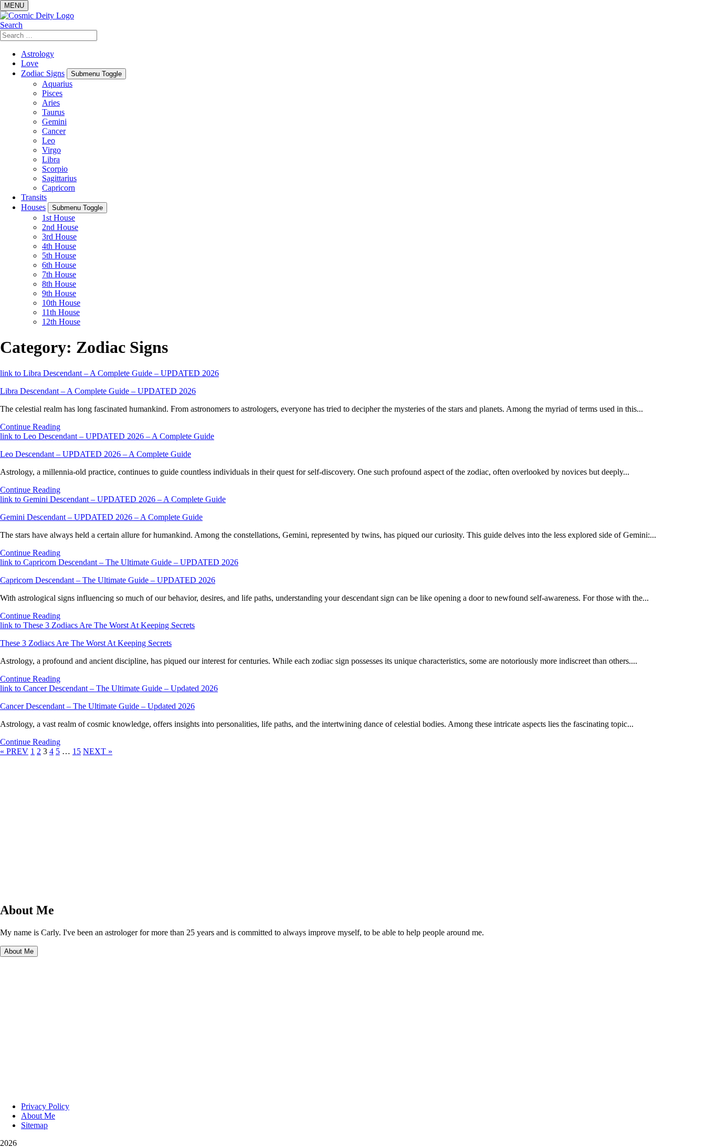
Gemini (54, 121)
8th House (59, 283)
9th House (59, 293)
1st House (58, 217)
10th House (61, 302)
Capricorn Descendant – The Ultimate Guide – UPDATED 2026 (107, 580)
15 (76, 751)
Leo (48, 140)
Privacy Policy (45, 1106)
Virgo (51, 149)
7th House (59, 274)
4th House (59, 246)
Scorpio (55, 168)
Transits (34, 197)
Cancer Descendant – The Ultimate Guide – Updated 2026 (97, 706)
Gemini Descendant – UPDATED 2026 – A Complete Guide (101, 517)
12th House (61, 321)
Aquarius (57, 83)
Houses (33, 207)
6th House (59, 264)
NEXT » (97, 751)
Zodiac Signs (43, 73)
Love (29, 63)
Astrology (37, 53)
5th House (59, 255)
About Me (19, 951)
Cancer (54, 131)
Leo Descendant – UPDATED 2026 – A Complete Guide (95, 454)
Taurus (53, 112)
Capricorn (58, 187)
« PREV (14, 751)
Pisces (52, 93)
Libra (51, 159)
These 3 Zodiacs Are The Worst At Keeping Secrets (86, 643)
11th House (61, 312)
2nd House (60, 227)
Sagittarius (59, 178)
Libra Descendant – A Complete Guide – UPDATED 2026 (98, 391)
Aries (51, 102)
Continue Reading (30, 426)
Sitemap (34, 1125)
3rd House (59, 236)
